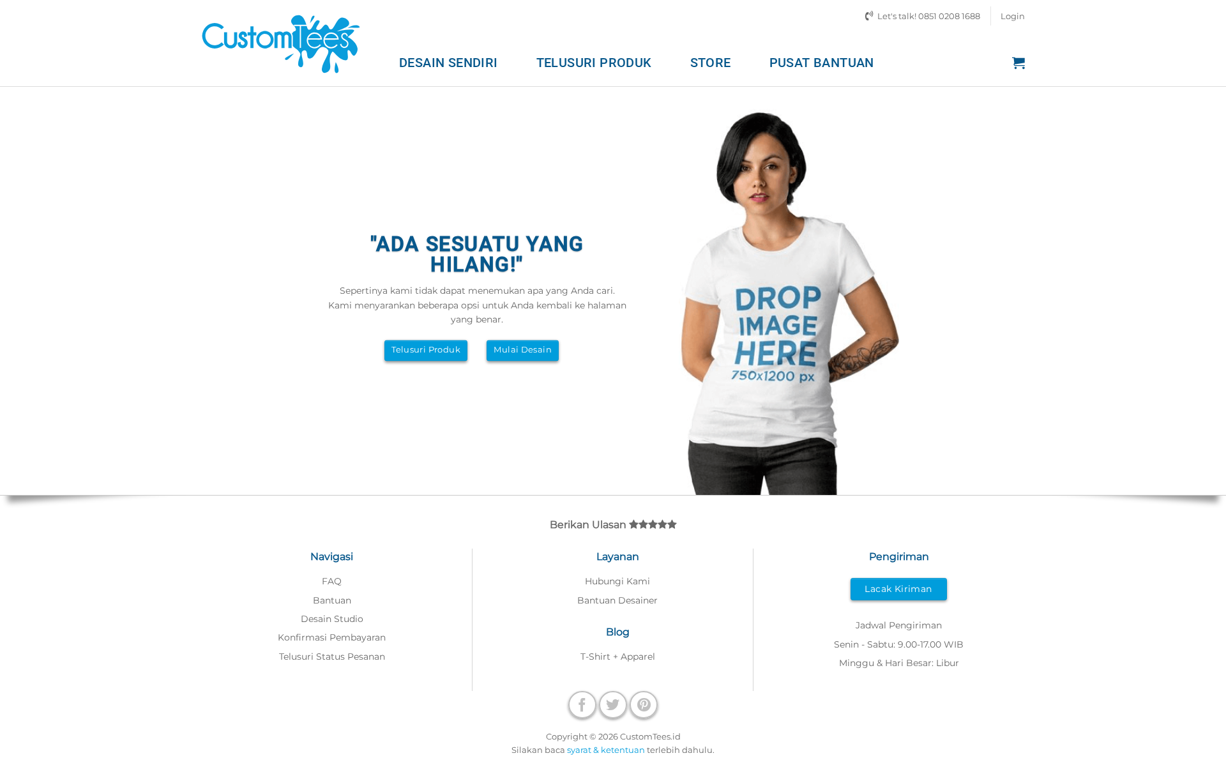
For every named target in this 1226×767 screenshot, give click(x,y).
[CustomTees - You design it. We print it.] (281, 43)
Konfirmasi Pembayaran (332, 637)
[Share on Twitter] (613, 704)
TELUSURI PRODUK (594, 62)
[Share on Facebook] (582, 704)
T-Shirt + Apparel (617, 656)
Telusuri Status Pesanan (332, 656)
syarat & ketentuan (606, 750)
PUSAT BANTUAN (821, 62)
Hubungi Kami (617, 581)
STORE (710, 62)
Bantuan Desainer (617, 600)
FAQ (332, 581)
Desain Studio (332, 619)
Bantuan (332, 600)
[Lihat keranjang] (1018, 63)
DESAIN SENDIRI (448, 62)
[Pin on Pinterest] (644, 704)
